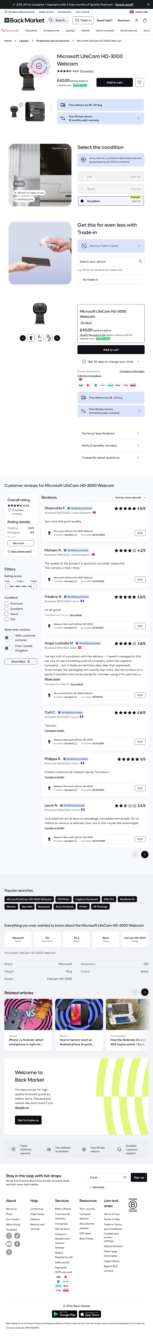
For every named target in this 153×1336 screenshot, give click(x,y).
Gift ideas (85, 1233)
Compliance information (132, 371)
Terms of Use (112, 1214)
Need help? (105, 20)
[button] (39, 66)
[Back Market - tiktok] (17, 1236)
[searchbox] (61, 20)
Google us (22, 1107)
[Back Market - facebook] (17, 1244)
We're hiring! (13, 1224)
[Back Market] (24, 20)
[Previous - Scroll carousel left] (135, 992)
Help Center (37, 1214)
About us (11, 1208)
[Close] (149, 4)
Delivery (35, 1219)
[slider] (7, 586)
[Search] (51, 20)
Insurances (61, 1223)
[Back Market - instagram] (9, 1236)
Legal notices (112, 1261)
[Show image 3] (49, 338)
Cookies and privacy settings (111, 1237)
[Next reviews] (145, 854)
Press (9, 1214)
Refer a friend (63, 1208)
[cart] (145, 20)
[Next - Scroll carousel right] (145, 992)
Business (124, 20)
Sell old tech (62, 1229)
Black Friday (86, 1238)
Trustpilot (11, 1229)
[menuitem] (51, 30)
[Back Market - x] (9, 1252)
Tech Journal (87, 1208)
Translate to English (54, 730)
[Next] (57, 338)
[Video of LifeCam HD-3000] (35, 111)
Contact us (36, 1208)
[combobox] (111, 261)
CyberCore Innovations (89, 375)
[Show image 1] (31, 338)
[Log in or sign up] (136, 20)
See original (76, 615)
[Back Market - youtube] (9, 1244)
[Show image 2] (40, 338)
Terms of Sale (112, 1219)
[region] (76, 1026)
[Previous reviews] (135, 854)
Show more (52, 679)
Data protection (113, 1246)
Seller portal (62, 1262)
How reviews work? (21, 551)
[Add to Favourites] (139, 82)
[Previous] (23, 338)
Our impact (12, 1219)
